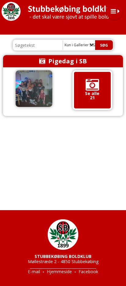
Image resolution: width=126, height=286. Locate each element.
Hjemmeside (59, 271)
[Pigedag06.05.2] (34, 88)
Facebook (88, 271)
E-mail (34, 271)
